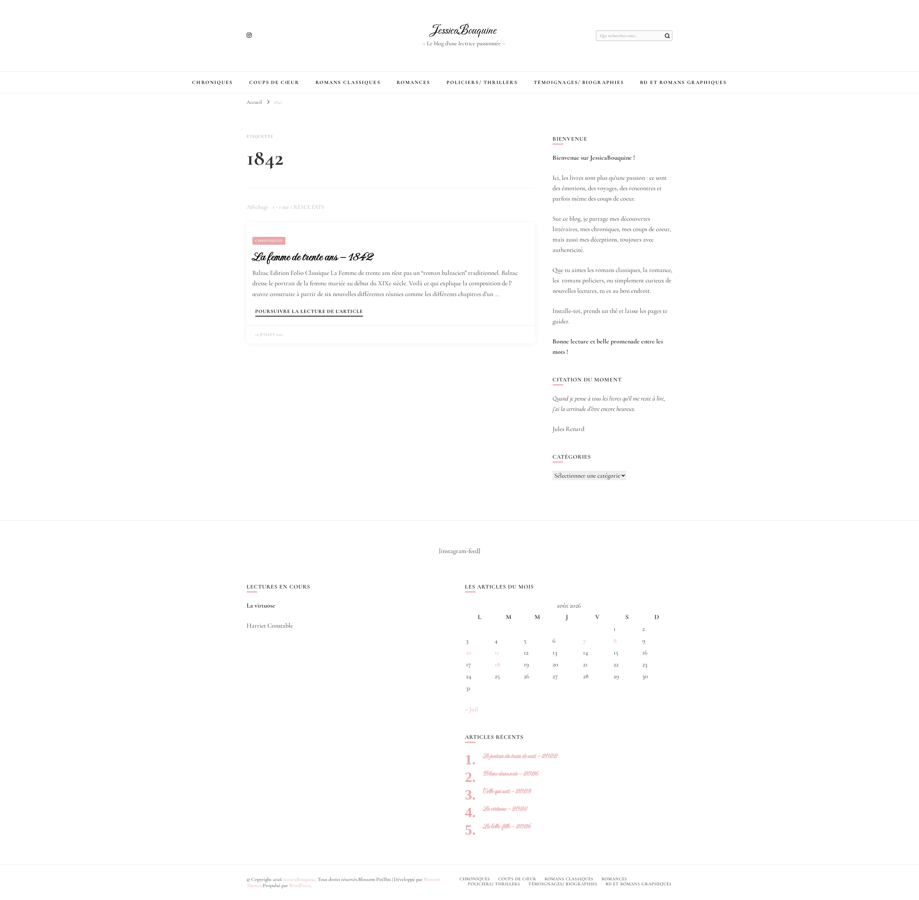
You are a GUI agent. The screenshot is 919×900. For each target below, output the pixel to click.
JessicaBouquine (463, 30)
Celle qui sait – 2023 (507, 791)
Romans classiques (348, 82)
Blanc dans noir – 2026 (510, 773)
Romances (413, 82)
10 (468, 652)
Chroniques (212, 82)
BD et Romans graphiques (683, 82)
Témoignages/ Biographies (579, 82)
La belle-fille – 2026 (507, 826)
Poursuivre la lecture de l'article (309, 311)
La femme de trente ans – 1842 (312, 256)
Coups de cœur (274, 82)
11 (497, 652)
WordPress (300, 885)
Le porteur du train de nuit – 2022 (520, 755)
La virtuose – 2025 (505, 808)
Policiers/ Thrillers (482, 82)
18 (497, 664)
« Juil (471, 709)
